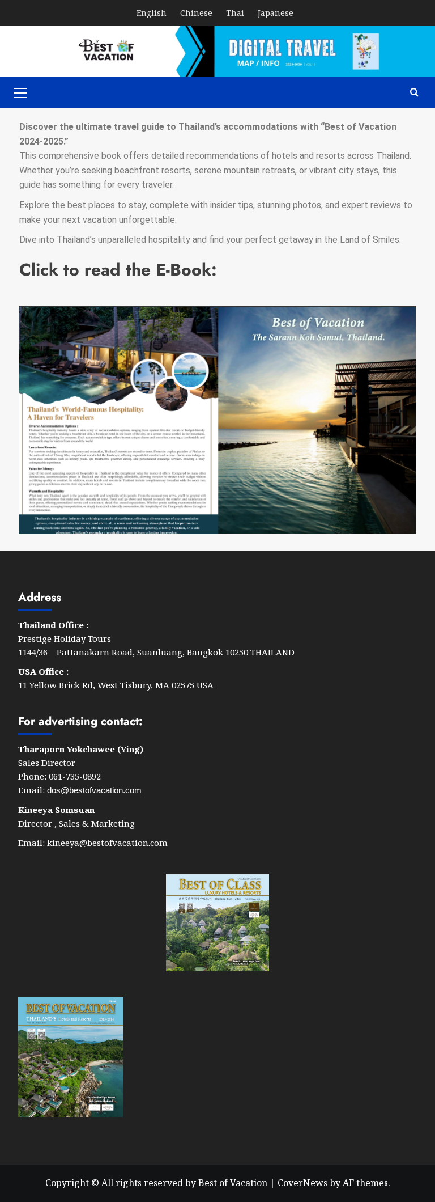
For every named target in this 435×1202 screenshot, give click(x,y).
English (152, 12)
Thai (235, 12)
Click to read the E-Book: (118, 269)
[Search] (414, 93)
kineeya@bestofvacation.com (107, 842)
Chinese (196, 12)
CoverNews (302, 1182)
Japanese (275, 12)
